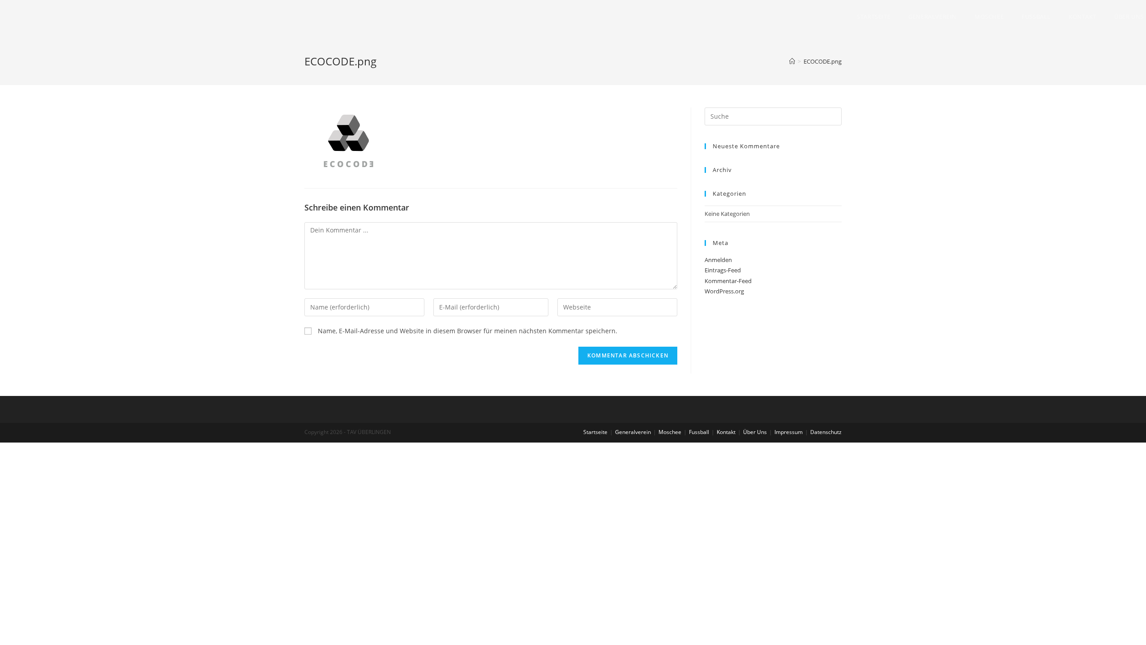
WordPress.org (724, 291)
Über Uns (755, 432)
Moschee (670, 432)
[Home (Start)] (792, 61)
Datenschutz (826, 432)
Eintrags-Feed (723, 270)
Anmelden (718, 260)
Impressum (788, 432)
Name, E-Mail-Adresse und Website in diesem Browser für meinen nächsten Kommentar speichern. (467, 331)
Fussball (699, 432)
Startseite (595, 432)
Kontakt (726, 432)
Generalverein (633, 432)
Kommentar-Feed (728, 281)
